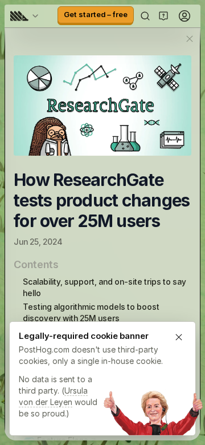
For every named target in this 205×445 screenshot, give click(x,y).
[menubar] (26, 16)
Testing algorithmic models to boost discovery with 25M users (91, 312)
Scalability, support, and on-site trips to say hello (104, 287)
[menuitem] (26, 16)
